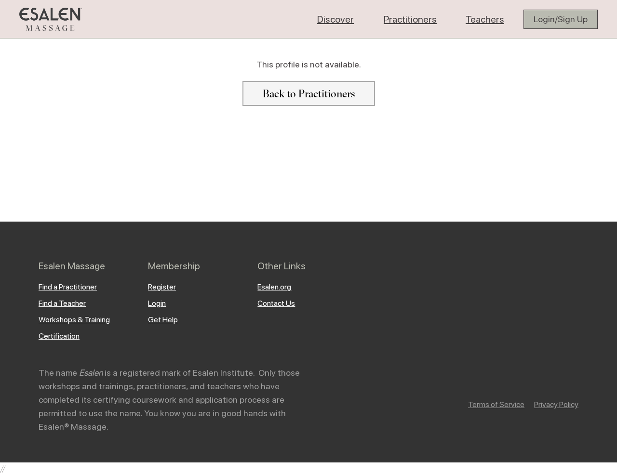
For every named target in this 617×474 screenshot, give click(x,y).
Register (162, 286)
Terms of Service (496, 404)
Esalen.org (274, 286)
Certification (59, 336)
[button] (335, 19)
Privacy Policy (556, 404)
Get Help (163, 319)
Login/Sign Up (561, 19)
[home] (50, 19)
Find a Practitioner (68, 286)
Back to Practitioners (309, 93)
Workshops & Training (74, 319)
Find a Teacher (62, 303)
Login (157, 303)
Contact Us (276, 303)
